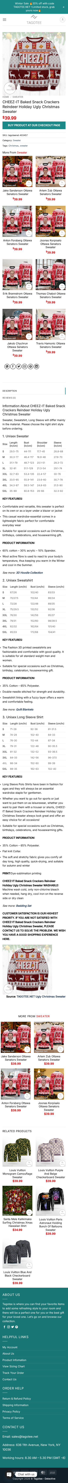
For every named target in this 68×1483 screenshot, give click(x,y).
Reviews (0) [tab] (9, 398)
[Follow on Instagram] (8, 1327)
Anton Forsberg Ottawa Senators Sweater (17, 242)
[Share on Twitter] (19, 366)
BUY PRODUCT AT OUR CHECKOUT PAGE (34, 125)
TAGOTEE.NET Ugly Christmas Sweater (41, 996)
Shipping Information (15, 1405)
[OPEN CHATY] (9, 1474)
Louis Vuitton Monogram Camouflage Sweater (17, 1174)
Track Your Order (13, 1372)
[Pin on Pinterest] (30, 366)
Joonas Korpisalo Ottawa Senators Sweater (50, 244)
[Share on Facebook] (13, 366)
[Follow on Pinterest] (16, 1327)
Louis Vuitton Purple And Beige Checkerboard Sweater (50, 1174)
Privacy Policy (11, 1411)
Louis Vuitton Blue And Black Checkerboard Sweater (17, 1275)
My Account (9, 1347)
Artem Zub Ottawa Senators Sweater (50, 192)
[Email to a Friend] (24, 366)
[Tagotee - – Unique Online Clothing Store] (34, 19)
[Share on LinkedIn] (36, 366)
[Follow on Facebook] (4, 1327)
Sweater (18, 97)
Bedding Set (23, 905)
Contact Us (9, 1379)
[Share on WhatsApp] (7, 366)
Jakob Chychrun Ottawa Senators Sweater (17, 347)
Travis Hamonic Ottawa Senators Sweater (50, 345)
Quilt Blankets (24, 709)
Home (5, 97)
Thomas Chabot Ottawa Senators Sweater (50, 295)
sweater (24, 145)
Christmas (14, 145)
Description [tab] (9, 391)
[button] (4, 19)
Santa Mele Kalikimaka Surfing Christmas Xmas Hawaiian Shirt (17, 1222)
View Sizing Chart (13, 1366)
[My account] (62, 19)
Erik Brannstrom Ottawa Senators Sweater (17, 295)
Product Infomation (14, 1360)
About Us (8, 1353)
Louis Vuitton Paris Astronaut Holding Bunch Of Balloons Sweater (50, 1224)
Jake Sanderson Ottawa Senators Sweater (17, 192)
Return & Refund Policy (16, 1398)
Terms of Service (13, 1418)
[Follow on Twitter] (12, 1327)
